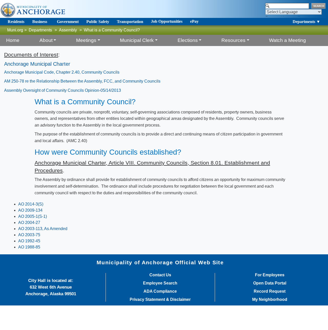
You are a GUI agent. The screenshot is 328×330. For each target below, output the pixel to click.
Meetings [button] (86, 40)
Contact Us (160, 275)
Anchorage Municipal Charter (37, 64)
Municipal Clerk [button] (137, 40)
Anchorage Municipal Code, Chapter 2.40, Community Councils (61, 72)
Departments (40, 30)
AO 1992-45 (29, 241)
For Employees (269, 275)
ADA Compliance (160, 291)
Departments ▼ (306, 21)
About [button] (46, 40)
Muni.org (15, 30)
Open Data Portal (269, 283)
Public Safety (97, 21)
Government (68, 21)
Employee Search (160, 283)
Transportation (130, 21)
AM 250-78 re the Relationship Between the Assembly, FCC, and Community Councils (82, 81)
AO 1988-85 (29, 247)
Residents (16, 21)
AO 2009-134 (30, 210)
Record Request (269, 291)
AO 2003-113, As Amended (42, 228)
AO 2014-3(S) (30, 204)
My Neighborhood (269, 300)
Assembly (68, 30)
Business (39, 21)
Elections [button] (188, 40)
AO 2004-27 (29, 222)
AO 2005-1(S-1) (32, 216)
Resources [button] (233, 40)
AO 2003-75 (29, 235)
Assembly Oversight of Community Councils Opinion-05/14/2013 (62, 90)
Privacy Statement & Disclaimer (160, 300)
